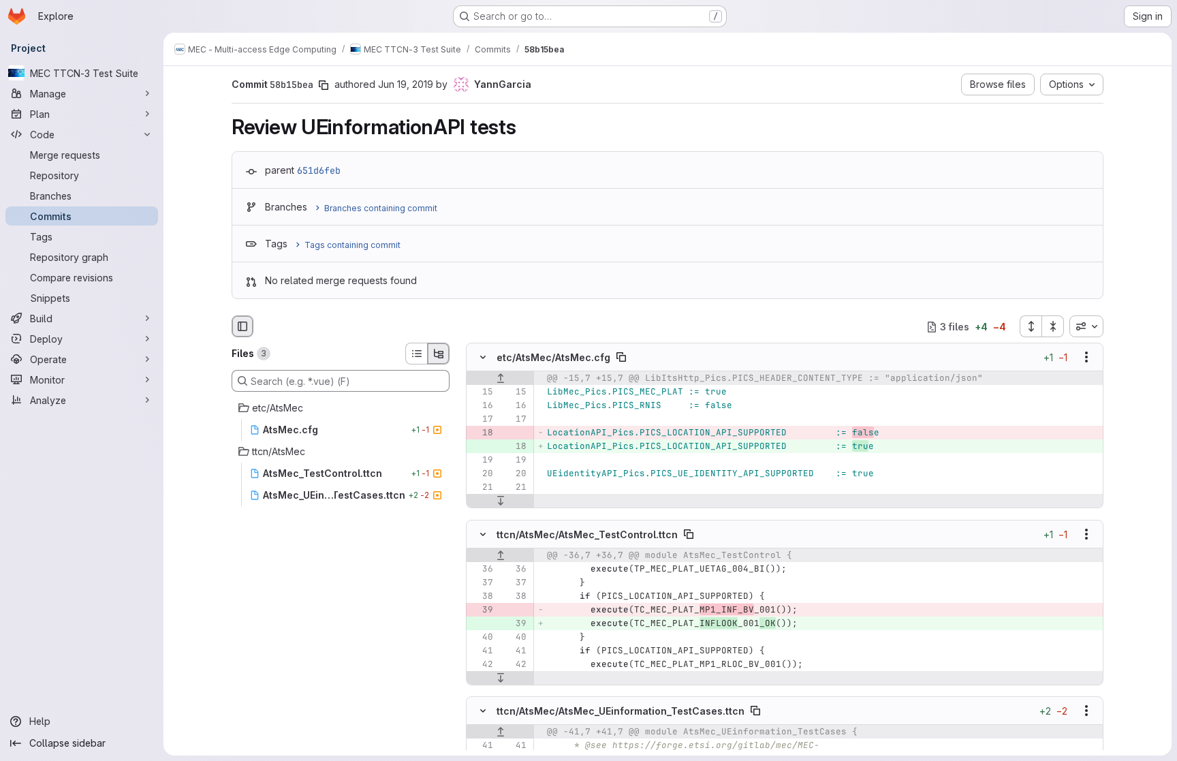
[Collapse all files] (1053, 326)
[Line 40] (481, 637)
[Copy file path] (621, 358)
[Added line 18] (515, 447)
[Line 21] (481, 488)
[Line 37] (481, 582)
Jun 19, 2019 (405, 84)
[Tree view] (439, 353)
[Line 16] (481, 406)
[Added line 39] (515, 623)
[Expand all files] (1030, 326)
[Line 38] (481, 596)
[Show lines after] (500, 501)
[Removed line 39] (481, 610)
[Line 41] (481, 650)
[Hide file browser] (242, 326)
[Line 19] (481, 460)
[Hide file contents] (483, 358)
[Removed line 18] (481, 433)
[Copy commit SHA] (323, 85)
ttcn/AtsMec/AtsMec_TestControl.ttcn (587, 534)
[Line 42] (481, 664)
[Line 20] (481, 474)
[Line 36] (481, 569)
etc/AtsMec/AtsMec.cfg (553, 357)
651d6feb (319, 170)
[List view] (416, 353)
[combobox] (1086, 326)
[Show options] (1086, 358)
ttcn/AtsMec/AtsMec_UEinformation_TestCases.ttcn (620, 710)
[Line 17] (481, 419)
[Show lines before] (500, 379)
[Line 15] (481, 392)
